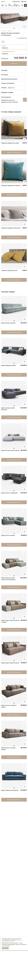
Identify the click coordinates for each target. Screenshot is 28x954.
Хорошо (5, 948)
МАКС (24, 1)
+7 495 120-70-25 (16, 1)
